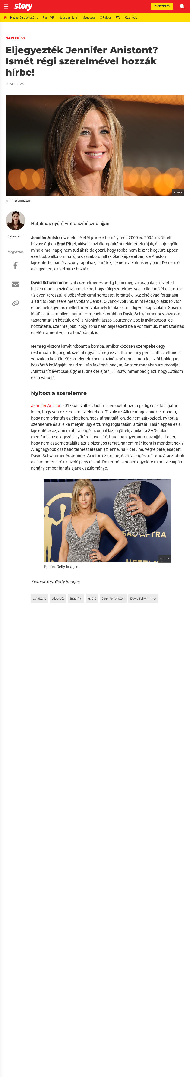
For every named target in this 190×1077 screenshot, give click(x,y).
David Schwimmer (143, 598)
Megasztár (89, 17)
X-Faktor (105, 17)
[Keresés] (182, 6)
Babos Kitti (15, 236)
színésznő (39, 598)
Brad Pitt (76, 598)
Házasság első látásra (24, 17)
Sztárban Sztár (68, 17)
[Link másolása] (15, 305)
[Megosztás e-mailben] (15, 286)
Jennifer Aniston (46, 405)
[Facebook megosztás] (15, 267)
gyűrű (92, 598)
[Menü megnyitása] (6, 6)
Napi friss (15, 38)
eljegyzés (58, 598)
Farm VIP (49, 17)
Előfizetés (162, 6)
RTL (118, 17)
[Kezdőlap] (23, 6)
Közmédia (131, 17)
